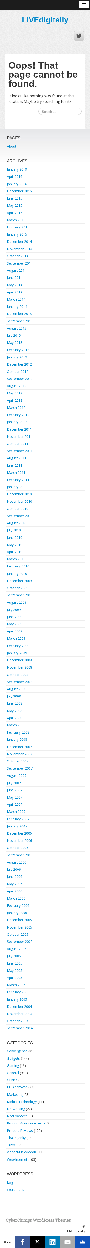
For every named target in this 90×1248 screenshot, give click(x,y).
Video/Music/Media (22, 1152)
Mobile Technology (22, 1101)
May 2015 (14, 205)
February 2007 (18, 819)
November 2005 (19, 927)
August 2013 (16, 328)
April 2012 (14, 400)
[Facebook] (22, 1242)
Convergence (17, 1051)
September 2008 (20, 682)
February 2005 (18, 992)
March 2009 (16, 638)
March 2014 (16, 299)
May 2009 (14, 624)
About (11, 146)
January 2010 (17, 573)
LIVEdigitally (45, 20)
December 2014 (19, 241)
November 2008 (19, 667)
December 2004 (19, 1006)
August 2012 (16, 386)
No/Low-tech (17, 1116)
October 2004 (17, 1021)
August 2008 (16, 689)
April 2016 (14, 176)
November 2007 (19, 754)
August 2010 (16, 523)
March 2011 (16, 472)
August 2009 (16, 602)
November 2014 (19, 249)
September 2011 (20, 450)
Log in (12, 1182)
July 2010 (14, 530)
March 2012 (16, 407)
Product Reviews (20, 1130)
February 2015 (18, 227)
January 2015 (17, 234)
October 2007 (17, 761)
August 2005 (16, 948)
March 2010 (16, 559)
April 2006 (14, 891)
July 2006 (14, 869)
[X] (37, 1242)
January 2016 (17, 184)
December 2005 (19, 920)
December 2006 (19, 833)
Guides (12, 1080)
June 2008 (14, 703)
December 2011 (19, 429)
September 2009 (20, 595)
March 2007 (16, 811)
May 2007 (14, 797)
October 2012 (17, 371)
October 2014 (17, 256)
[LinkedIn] (52, 1242)
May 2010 (14, 544)
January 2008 (17, 739)
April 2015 (14, 213)
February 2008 (18, 732)
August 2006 (16, 862)
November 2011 (19, 436)
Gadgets (13, 1058)
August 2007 (16, 775)
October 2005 (17, 934)
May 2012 (14, 393)
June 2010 (14, 537)
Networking (16, 1109)
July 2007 (14, 783)
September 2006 (20, 855)
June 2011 (14, 465)
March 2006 (16, 898)
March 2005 (16, 985)
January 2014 (17, 306)
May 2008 (14, 710)
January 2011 (17, 487)
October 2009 (17, 588)
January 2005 (17, 999)
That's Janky (16, 1137)
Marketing (15, 1094)
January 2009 (17, 653)
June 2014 (14, 277)
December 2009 (19, 580)
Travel (12, 1145)
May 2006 (14, 883)
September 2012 (20, 378)
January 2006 (17, 912)
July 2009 (14, 609)
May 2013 (14, 342)
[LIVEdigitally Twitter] (79, 36)
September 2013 (20, 321)
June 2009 (14, 617)
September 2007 (20, 768)
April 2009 (14, 631)
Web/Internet (17, 1159)
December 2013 (19, 313)
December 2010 (19, 494)
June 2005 (14, 963)
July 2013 (14, 335)
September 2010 (20, 515)
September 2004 (20, 1028)
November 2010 (19, 501)
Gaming (13, 1065)
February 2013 (18, 349)
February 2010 (18, 566)
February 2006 (18, 905)
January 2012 (17, 422)
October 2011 (17, 443)
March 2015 (16, 220)
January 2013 (17, 357)
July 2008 (14, 696)
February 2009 (18, 645)
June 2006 (14, 876)
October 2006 (17, 847)
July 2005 (14, 956)
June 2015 (14, 198)
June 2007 (14, 790)
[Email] (67, 1242)
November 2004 (19, 1013)
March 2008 (16, 725)
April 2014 (14, 292)
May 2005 (14, 970)
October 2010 (17, 508)
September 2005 (20, 941)
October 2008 (17, 674)
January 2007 (17, 826)
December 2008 (19, 660)
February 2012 (18, 414)
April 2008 (14, 718)
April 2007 (14, 804)
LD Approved (17, 1087)
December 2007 (19, 747)
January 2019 (17, 169)
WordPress (15, 1189)
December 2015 (19, 191)
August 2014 (16, 270)
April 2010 (14, 552)
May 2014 (14, 285)
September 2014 (20, 263)
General (13, 1072)
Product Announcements (26, 1123)
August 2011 (16, 458)
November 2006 (19, 840)
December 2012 (19, 364)
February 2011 (18, 479)
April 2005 (14, 977)
